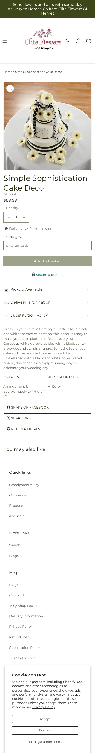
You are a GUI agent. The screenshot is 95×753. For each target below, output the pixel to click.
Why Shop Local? (23, 606)
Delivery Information (26, 616)
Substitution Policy (24, 647)
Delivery (16, 229)
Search (14, 545)
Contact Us (18, 595)
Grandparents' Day (24, 485)
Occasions (17, 495)
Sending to (19, 237)
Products (16, 506)
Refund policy (20, 637)
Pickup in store (41, 229)
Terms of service (22, 658)
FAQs (13, 585)
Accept (45, 719)
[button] (68, 41)
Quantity (10, 208)
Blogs (14, 556)
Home (7, 72)
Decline (45, 730)
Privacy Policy (43, 707)
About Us (16, 516)
